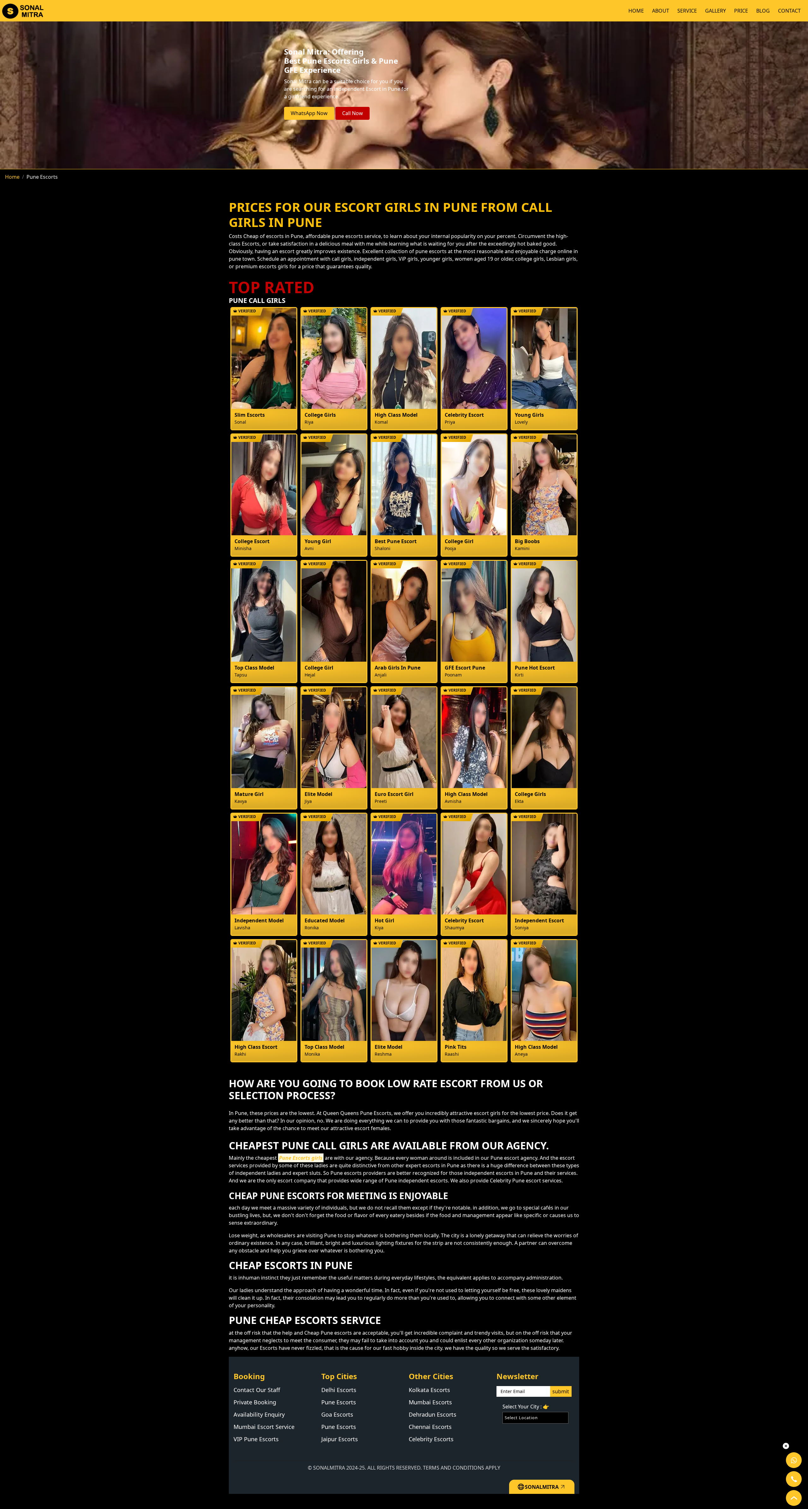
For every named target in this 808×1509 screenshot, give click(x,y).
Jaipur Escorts (339, 1439)
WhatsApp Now (309, 113)
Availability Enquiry (259, 1414)
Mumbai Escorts (430, 1402)
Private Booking (255, 1402)
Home (12, 176)
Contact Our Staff (257, 1390)
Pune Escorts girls (301, 1157)
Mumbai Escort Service (264, 1427)
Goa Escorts (337, 1414)
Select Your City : (525, 1406)
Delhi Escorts (338, 1390)
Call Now (352, 113)
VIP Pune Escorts (256, 1439)
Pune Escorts (338, 1402)
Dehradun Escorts (432, 1414)
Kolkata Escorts (429, 1390)
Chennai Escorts (430, 1427)
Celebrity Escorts (431, 1439)
